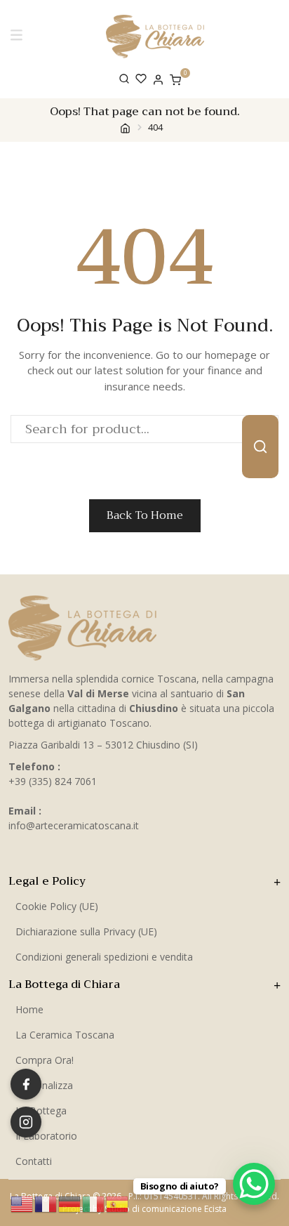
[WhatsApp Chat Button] (254, 1184)
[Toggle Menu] (19, 35)
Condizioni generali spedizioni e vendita (104, 956)
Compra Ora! (44, 1060)
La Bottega (41, 1110)
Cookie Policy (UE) (56, 906)
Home (29, 1009)
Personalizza (44, 1085)
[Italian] (94, 1203)
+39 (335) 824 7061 (52, 781)
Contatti (33, 1161)
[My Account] (158, 78)
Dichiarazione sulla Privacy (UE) (86, 931)
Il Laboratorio (46, 1135)
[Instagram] (26, 1122)
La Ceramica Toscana (64, 1034)
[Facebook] (26, 1084)
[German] (70, 1203)
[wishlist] (141, 78)
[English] (22, 1203)
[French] (46, 1203)
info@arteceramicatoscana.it (73, 825)
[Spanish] (118, 1203)
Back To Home (145, 515)
